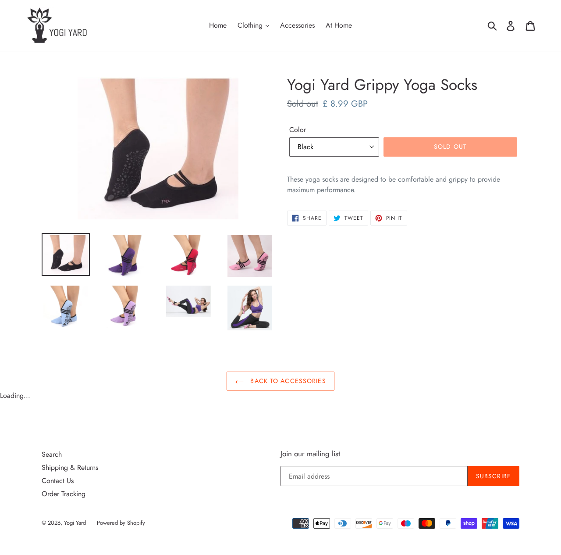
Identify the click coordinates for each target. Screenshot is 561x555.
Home (218, 25)
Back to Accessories (287, 380)
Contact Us (58, 481)
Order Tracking (63, 494)
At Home (339, 25)
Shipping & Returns (70, 467)
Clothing (251, 25)
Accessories (297, 25)
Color (297, 130)
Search (52, 454)
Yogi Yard (75, 523)
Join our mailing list (310, 453)
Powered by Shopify (121, 523)
